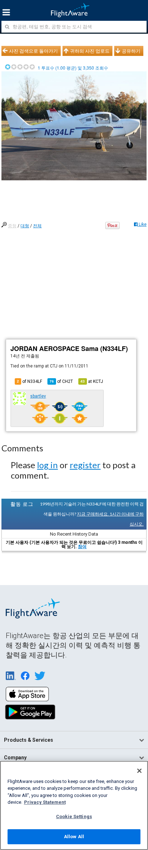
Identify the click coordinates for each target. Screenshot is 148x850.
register (85, 465)
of (61, 381)
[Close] (139, 771)
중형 (12, 225)
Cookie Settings (74, 816)
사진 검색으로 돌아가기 (33, 51)
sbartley (38, 396)
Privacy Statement (45, 802)
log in (47, 465)
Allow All (74, 836)
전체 (37, 225)
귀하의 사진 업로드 (90, 51)
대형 (24, 225)
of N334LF (29, 381)
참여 (82, 546)
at (91, 381)
